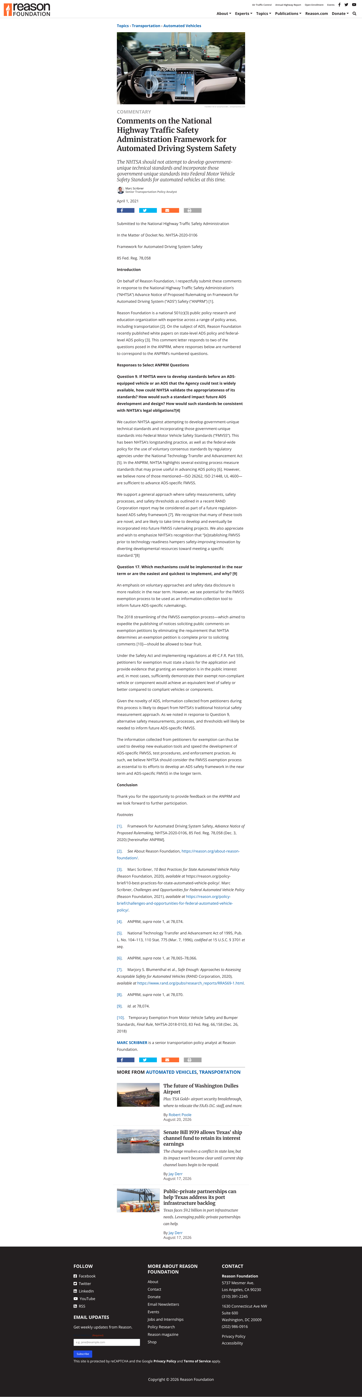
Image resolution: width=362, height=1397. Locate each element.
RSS (82, 1306)
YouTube (87, 1298)
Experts (242, 13)
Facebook (87, 1276)
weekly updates (94, 1327)
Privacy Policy (233, 1336)
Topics (262, 13)
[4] (119, 921)
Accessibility (232, 1343)
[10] (120, 1017)
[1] (119, 826)
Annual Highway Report (288, 4)
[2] (119, 851)
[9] (119, 1006)
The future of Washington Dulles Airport (201, 1089)
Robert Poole (180, 1114)
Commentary (134, 112)
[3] (119, 869)
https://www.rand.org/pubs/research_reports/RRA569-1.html (190, 983)
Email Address (89, 1335)
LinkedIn (86, 1291)
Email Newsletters (163, 1304)
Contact (154, 1289)
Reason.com (316, 13)
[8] (119, 994)
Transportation (146, 25)
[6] (119, 958)
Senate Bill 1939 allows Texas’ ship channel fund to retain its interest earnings (202, 1138)
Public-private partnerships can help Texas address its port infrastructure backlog (199, 1197)
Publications (286, 13)
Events (330, 4)
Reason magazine (163, 1334)
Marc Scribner (132, 1042)
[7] (119, 969)
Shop (152, 1342)
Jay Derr (176, 1173)
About (222, 13)
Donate (339, 13)
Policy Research (161, 1327)
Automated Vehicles (182, 25)
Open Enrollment (314, 4)
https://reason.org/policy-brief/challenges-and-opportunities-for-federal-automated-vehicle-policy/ (175, 903)
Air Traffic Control (262, 4)
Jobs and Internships (165, 1319)
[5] (119, 933)
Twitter (85, 1283)
